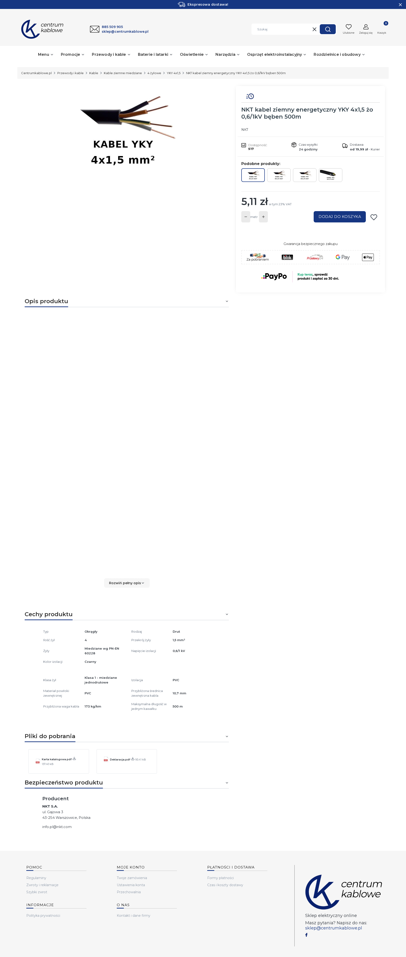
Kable (93, 73)
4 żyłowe (154, 73)
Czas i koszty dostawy (225, 885)
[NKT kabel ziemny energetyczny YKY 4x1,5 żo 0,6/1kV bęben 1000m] (330, 175)
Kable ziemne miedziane (123, 73)
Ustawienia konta (131, 885)
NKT (244, 130)
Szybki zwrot (36, 892)
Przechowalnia (129, 892)
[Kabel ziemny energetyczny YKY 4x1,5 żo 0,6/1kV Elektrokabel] (278, 175)
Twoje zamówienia (132, 878)
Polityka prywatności (43, 915)
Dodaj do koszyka (340, 216)
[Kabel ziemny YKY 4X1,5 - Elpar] (304, 175)
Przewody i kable (70, 73)
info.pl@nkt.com (57, 826)
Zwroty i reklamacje (42, 885)
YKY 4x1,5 (173, 73)
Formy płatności (220, 878)
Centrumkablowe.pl (36, 73)
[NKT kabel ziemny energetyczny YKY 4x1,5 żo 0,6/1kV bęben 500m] (253, 175)
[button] (328, 29)
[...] (123, 131)
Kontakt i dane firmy (133, 915)
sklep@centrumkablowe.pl (333, 928)
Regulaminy (36, 878)
